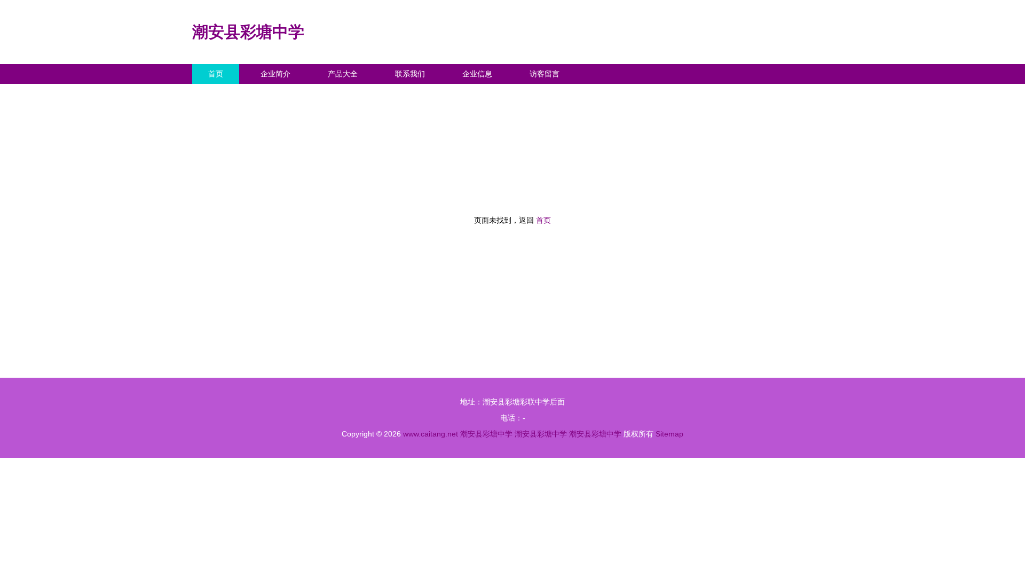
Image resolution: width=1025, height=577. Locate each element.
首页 (215, 73)
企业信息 (477, 73)
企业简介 (275, 73)
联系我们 (410, 73)
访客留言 (544, 73)
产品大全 (343, 73)
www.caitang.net (430, 434)
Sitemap (669, 434)
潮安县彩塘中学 (248, 32)
